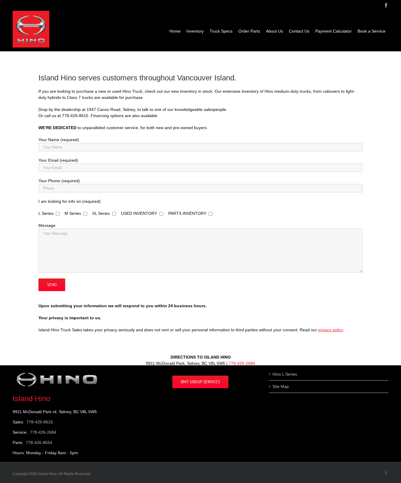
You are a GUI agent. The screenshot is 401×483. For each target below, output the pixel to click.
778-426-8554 (39, 442)
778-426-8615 (39, 422)
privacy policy (330, 329)
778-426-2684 (242, 363)
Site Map (280, 386)
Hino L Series (284, 374)
